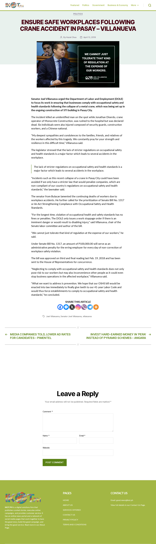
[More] (96, 307)
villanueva (87, 316)
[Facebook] (60, 307)
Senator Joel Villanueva (71, 316)
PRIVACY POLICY (70, 520)
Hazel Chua (71, 37)
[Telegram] (90, 307)
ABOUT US (68, 505)
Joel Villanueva (53, 316)
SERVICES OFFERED (72, 510)
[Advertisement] (78, 371)
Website (46, 447)
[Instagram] (78, 307)
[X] (72, 307)
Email (82, 436)
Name (46, 436)
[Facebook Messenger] (66, 307)
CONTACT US (69, 515)
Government (98, 5)
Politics (85, 5)
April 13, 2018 (89, 37)
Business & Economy (118, 5)
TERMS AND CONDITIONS (74, 525)
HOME (66, 500)
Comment (48, 412)
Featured (74, 5)
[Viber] (84, 307)
